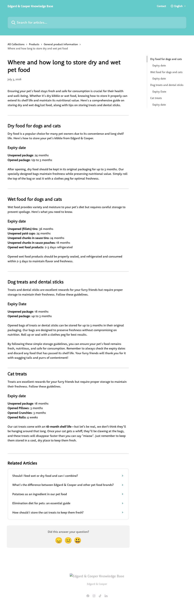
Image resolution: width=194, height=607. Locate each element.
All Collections (16, 44)
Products (34, 44)
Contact (161, 6)
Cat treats (156, 98)
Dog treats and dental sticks (166, 85)
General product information (61, 44)
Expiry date (159, 65)
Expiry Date (159, 91)
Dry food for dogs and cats (166, 59)
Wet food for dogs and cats (166, 72)
